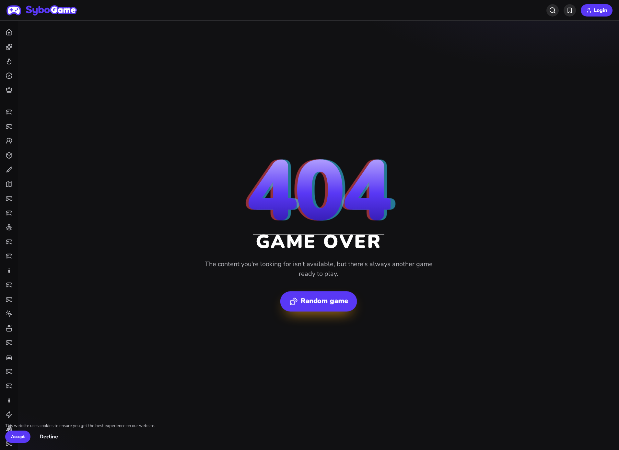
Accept (18, 437)
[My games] (570, 10)
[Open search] (552, 10)
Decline (49, 437)
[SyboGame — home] (41, 10)
